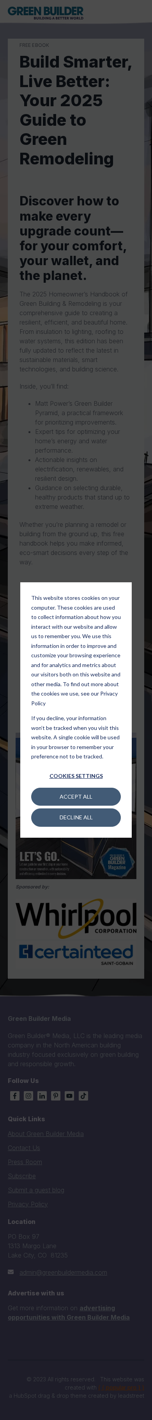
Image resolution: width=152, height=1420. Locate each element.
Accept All (76, 796)
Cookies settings (76, 775)
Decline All (76, 817)
